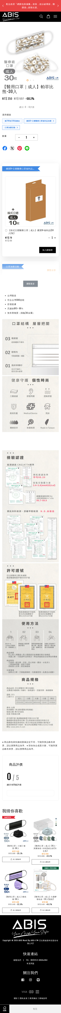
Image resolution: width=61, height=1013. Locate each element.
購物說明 (43, 998)
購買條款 (33, 998)
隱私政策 (24, 998)
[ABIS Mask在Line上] (38, 981)
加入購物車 (47, 250)
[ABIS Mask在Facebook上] (23, 981)
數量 (4, 136)
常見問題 (30, 963)
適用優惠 (6, 114)
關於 (16, 998)
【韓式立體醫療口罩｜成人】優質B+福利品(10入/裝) (31, 231)
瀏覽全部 (51, 270)
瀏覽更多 (30, 283)
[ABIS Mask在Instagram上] (30, 981)
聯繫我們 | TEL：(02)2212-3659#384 (30, 960)
